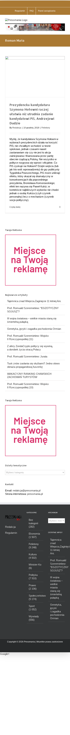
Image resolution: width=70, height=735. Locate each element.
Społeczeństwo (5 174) (35, 597)
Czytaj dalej (15, 207)
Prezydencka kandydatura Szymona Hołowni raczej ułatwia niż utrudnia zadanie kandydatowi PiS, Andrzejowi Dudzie (32, 114)
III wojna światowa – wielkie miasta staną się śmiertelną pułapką (56, 587)
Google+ (5, 653)
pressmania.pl (35, 493)
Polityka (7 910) (33, 576)
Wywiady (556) (34, 618)
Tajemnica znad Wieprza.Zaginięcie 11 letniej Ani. (34, 301)
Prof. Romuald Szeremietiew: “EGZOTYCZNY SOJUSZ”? (56, 565)
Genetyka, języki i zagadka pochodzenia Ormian (34, 328)
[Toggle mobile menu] (63, 20)
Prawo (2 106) (33, 587)
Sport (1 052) (33, 608)
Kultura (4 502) (33, 556)
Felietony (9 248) (34, 546)
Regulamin (11, 532)
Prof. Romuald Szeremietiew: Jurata (27, 356)
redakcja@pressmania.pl (26, 490)
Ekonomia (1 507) (34, 535)
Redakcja (16, 128)
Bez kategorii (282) (33, 523)
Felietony (45, 128)
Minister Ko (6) (35, 566)
